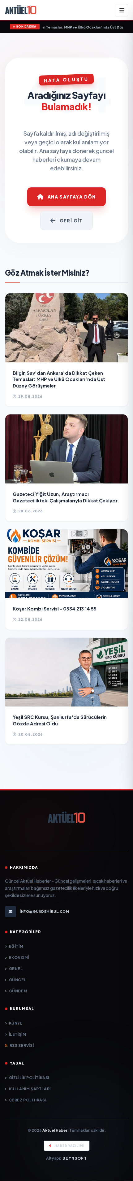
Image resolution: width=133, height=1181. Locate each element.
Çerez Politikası (27, 1100)
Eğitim (16, 946)
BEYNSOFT (74, 1158)
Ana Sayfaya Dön (72, 196)
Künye (16, 1023)
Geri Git (71, 220)
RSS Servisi (22, 1045)
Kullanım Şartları (30, 1089)
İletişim (17, 1034)
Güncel (17, 980)
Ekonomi (19, 957)
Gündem (18, 991)
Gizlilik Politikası (29, 1077)
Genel (16, 968)
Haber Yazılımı (69, 1146)
